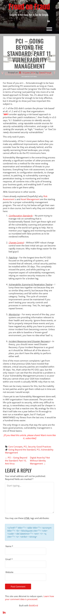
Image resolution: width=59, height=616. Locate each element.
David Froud (45, 72)
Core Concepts (15, 446)
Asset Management (30, 199)
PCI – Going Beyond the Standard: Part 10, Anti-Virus (16, 460)
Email (9, 559)
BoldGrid (33, 605)
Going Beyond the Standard (22, 449)
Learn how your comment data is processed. (29, 598)
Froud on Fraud (29, 6)
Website (9, 572)
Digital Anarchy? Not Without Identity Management (40, 460)
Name (9, 546)
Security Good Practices (39, 446)
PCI (25, 446)
